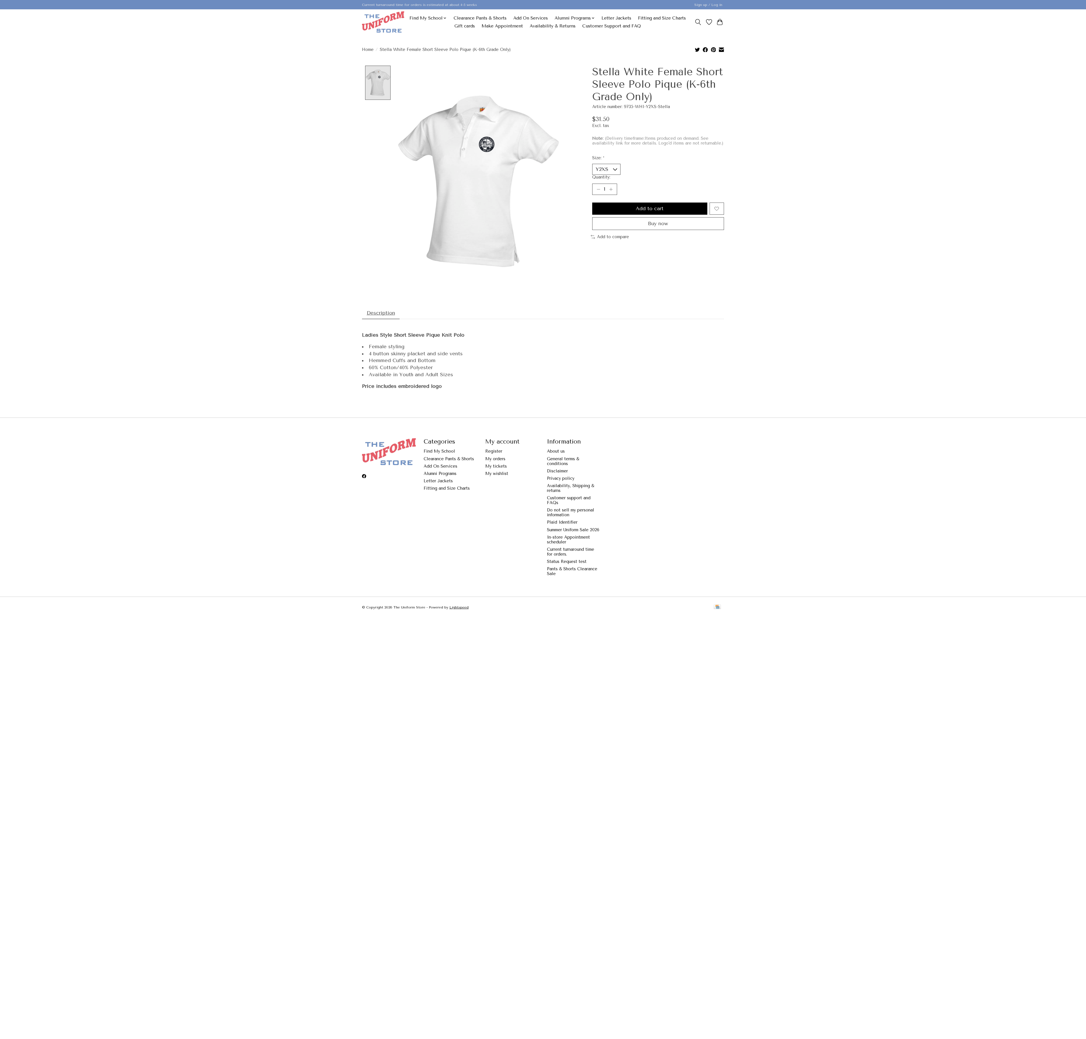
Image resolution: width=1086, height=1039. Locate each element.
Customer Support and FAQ (611, 26)
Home (368, 49)
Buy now (658, 223)
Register (493, 451)
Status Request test (567, 561)
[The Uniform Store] (383, 22)
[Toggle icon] (698, 22)
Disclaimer (557, 471)
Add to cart (649, 208)
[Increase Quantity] (611, 189)
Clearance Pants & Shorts (480, 18)
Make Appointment (502, 26)
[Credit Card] (717, 607)
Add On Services (530, 18)
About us (556, 451)
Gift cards (464, 26)
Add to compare (613, 237)
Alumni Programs (440, 473)
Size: (598, 158)
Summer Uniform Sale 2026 (573, 530)
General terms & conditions (563, 461)
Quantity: (601, 177)
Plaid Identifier (562, 522)
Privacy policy (560, 478)
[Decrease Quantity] (598, 189)
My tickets (496, 466)
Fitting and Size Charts (662, 18)
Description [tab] (381, 313)
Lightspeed (459, 607)
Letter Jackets (616, 18)
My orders (495, 459)
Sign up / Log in (708, 5)
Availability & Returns (553, 26)
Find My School (439, 451)
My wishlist (496, 473)
